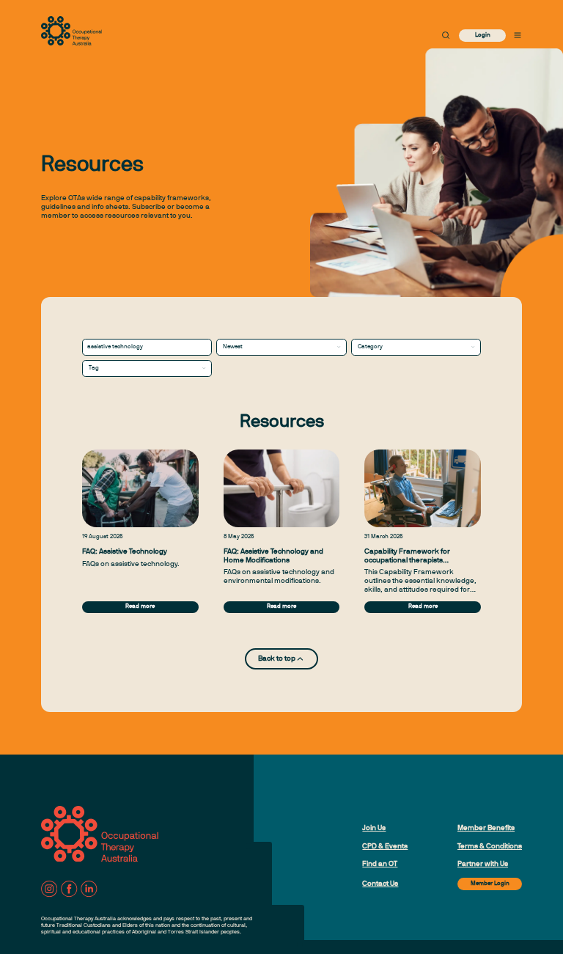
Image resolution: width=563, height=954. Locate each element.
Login (482, 35)
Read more (140, 606)
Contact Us (380, 884)
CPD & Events (385, 846)
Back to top (276, 659)
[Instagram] (49, 889)
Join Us (374, 828)
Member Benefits (486, 828)
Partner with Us (482, 864)
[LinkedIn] (89, 889)
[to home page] (71, 30)
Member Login (490, 884)
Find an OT (379, 864)
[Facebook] (69, 889)
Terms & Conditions (489, 846)
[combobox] (281, 347)
